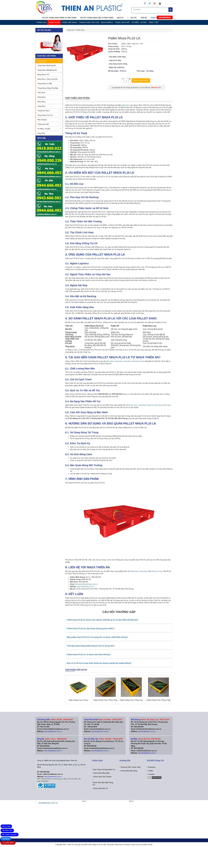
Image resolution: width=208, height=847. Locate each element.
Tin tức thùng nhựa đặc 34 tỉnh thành (96, 18)
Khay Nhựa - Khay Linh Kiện (47, 79)
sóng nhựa (127, 361)
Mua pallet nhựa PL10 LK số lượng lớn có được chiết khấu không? (97, 637)
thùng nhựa (119, 361)
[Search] (170, 9)
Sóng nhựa (41, 106)
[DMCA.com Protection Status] (154, 777)
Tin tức (133, 18)
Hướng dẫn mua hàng (129, 771)
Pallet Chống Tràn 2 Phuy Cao (131, 700)
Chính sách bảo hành (101, 773)
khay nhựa (133, 405)
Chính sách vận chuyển (102, 777)
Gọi (8, 843)
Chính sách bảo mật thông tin (103, 784)
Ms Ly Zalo (6, 826)
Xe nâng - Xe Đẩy (139, 22)
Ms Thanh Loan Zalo (9, 834)
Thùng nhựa (54, 22)
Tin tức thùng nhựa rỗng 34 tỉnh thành (59, 18)
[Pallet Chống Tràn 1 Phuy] (78, 687)
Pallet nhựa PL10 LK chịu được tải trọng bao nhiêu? (90, 628)
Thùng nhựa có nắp (44, 83)
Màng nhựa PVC (43, 74)
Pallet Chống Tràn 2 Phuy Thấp (105, 700)
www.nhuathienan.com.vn (86, 586)
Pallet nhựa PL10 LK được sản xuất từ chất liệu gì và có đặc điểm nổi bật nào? (102, 620)
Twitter (150, 771)
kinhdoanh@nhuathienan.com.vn (86, 584)
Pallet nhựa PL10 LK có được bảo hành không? (89, 654)
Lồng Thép (153, 22)
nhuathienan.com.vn (48, 803)
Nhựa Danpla (107, 22)
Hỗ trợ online (44, 30)
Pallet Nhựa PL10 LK (124, 38)
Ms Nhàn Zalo (7, 830)
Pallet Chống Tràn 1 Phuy (78, 700)
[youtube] (160, 4)
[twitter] (150, 4)
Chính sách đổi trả (100, 788)
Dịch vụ (120, 18)
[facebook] (145, 4)
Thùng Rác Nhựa (69, 22)
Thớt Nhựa (41, 93)
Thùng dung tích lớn (89, 22)
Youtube (151, 774)
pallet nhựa (126, 105)
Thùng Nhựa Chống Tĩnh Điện (47, 88)
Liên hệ (143, 18)
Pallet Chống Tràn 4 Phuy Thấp (158, 700)
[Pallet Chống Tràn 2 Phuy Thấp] (105, 687)
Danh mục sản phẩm (46, 56)
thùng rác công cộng (154, 405)
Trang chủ (41, 22)
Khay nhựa (41, 102)
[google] (155, 4)
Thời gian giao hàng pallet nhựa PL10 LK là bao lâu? (91, 646)
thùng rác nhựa (139, 361)
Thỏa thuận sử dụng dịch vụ (104, 769)
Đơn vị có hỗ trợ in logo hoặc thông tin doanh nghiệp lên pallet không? (99, 663)
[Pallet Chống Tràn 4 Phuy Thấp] (158, 687)
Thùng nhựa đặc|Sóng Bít (46, 65)
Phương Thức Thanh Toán (130, 767)
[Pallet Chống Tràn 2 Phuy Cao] (131, 687)
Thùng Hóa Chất (122, 22)
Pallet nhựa (41, 97)
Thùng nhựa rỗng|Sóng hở (47, 70)
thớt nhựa (167, 405)
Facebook (5, 839)
